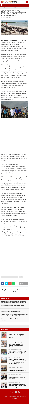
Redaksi (5, 396)
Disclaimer (23, 396)
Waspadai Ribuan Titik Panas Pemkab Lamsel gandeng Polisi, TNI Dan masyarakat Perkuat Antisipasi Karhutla (17, 361)
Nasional (24, 4)
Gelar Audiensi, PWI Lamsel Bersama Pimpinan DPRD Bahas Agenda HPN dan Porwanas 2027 (17, 369)
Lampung (5, 4)
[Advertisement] (14, 260)
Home (2, 7)
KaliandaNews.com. (14, 400)
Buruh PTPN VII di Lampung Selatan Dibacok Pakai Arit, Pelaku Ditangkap (17, 336)
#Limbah (15, 277)
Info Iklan (14, 398)
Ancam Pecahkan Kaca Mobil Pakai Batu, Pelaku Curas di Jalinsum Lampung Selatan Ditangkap (16, 345)
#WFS (21, 277)
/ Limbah (14, 7)
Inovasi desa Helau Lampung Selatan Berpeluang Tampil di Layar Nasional (16, 377)
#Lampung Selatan (6, 277)
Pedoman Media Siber (13, 396)
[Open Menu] (27, 2)
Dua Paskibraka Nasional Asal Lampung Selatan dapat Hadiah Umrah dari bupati (17, 386)
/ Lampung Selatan (8, 7)
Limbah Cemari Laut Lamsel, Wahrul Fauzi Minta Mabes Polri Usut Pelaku (13, 14)
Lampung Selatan (15, 4)
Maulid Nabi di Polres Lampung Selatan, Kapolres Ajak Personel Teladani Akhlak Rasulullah (17, 352)
